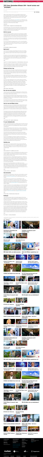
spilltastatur (28, 217)
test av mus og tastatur (19, 217)
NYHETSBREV (15, 1)
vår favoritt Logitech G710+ (14, 182)
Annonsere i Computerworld (16, 445)
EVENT (18, 2)
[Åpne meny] (37, 1)
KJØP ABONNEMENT (20, 1)
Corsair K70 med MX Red (10, 190)
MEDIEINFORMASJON (31, 2)
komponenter (5, 218)
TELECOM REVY (6, 2)
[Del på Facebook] (34, 12)
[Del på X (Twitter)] (35, 12)
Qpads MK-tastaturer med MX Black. (21, 190)
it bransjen (9, 218)
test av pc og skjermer (12, 217)
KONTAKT (37, 2)
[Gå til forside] (8, 1)
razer (32, 217)
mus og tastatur (6, 217)
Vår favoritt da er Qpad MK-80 (11, 176)
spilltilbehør (24, 217)
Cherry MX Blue (17, 19)
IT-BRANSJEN (12, 2)
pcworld (35, 217)
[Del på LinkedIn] (36, 12)
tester (37, 217)
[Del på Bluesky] (38, 12)
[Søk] (39, 1)
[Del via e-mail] (37, 12)
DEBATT (24, 2)
